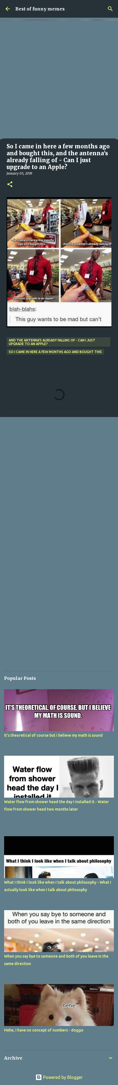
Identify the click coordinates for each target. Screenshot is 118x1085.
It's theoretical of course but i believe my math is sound (53, 735)
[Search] (110, 8)
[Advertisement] (59, 80)
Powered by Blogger (62, 1077)
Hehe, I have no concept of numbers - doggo (43, 1030)
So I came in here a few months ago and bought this (55, 352)
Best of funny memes (40, 9)
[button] (10, 184)
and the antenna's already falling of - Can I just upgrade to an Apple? (52, 342)
